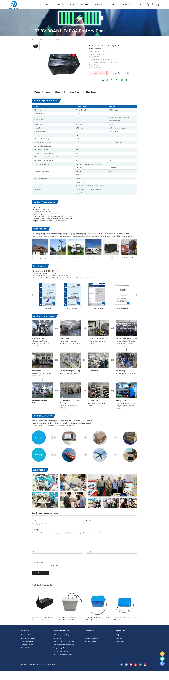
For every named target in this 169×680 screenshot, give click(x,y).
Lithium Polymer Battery (61, 635)
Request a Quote (90, 641)
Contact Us (116, 73)
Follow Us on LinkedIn (91, 638)
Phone (88, 520)
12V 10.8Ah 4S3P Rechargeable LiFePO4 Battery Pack (97, 618)
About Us (84, 5)
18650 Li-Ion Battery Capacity (62, 654)
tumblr (126, 80)
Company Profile (26, 635)
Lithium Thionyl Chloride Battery (63, 645)
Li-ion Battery (57, 638)
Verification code (38, 562)
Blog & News (100, 5)
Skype (162, 663)
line (117, 80)
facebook (98, 80)
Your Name (90, 552)
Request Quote (98, 73)
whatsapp (121, 80)
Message (35, 530)
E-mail (162, 653)
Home (46, 5)
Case (72, 5)
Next (136, 295)
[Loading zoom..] (63, 64)
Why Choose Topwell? (28, 638)
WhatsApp (162, 658)
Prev (32, 295)
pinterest (112, 80)
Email (34, 520)
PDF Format (128, 73)
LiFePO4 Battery (42, 39)
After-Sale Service (27, 648)
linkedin (102, 80)
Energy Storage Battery (60, 648)
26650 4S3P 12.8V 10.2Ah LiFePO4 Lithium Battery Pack (124, 618)
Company (35, 552)
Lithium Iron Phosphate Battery (63, 641)
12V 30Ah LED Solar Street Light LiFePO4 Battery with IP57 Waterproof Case (70, 618)
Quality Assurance (27, 641)
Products (60, 5)
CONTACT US (125, 5)
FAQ (112, 5)
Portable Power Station (60, 651)
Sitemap (119, 638)
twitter (107, 80)
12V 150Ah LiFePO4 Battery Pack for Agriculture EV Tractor (42, 618)
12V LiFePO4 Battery (55, 39)
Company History (27, 645)
